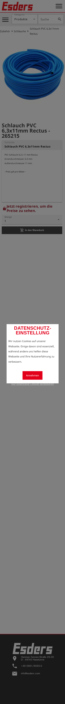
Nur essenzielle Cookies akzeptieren (32, 384)
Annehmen (32, 375)
